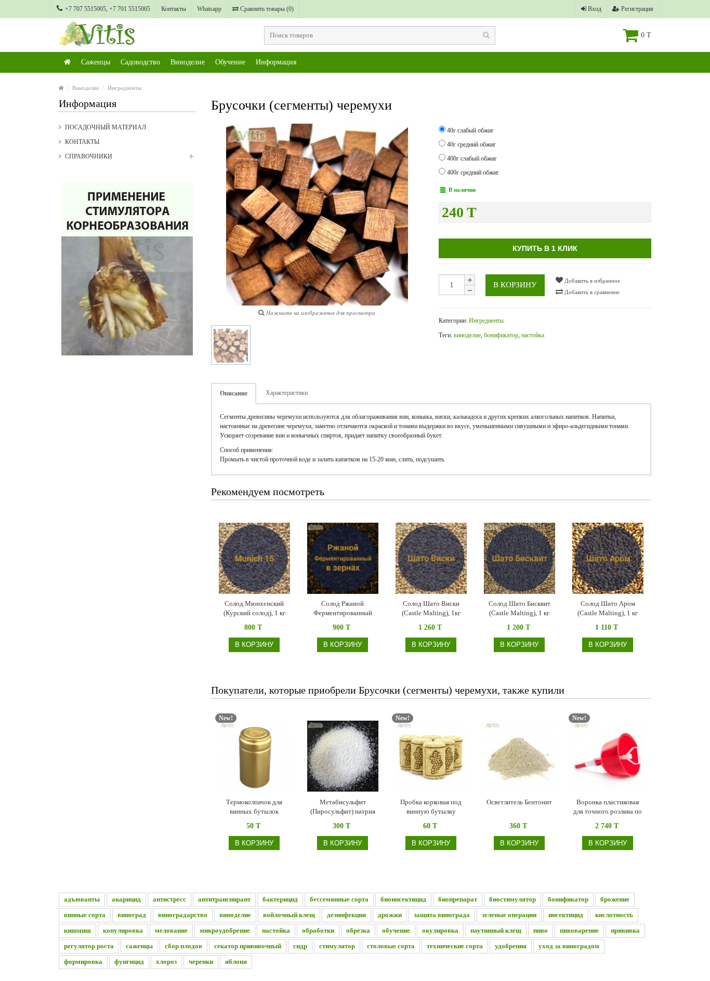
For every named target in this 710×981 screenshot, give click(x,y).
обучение (396, 930)
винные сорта (85, 915)
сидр (300, 946)
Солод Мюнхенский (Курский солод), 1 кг (254, 608)
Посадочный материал (105, 127)
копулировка (123, 930)
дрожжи (390, 915)
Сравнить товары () (266, 8)
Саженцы (95, 62)
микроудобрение (225, 930)
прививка (625, 930)
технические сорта (455, 946)
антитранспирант (224, 899)
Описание (233, 393)
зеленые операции (509, 915)
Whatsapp (209, 8)
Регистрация (636, 8)
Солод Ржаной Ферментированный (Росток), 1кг (342, 609)
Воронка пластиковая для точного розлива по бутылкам (607, 807)
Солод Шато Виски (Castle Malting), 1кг (431, 608)
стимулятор (337, 946)
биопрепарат (457, 899)
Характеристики (287, 392)
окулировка (440, 930)
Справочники (88, 156)
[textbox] (379, 35)
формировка (83, 961)
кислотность (614, 915)
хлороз (166, 961)
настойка (532, 335)
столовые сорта (391, 946)
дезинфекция (346, 915)
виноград (131, 915)
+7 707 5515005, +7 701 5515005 (107, 8)
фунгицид (129, 961)
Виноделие (187, 62)
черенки (201, 961)
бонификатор (501, 335)
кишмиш (77, 930)
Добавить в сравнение (591, 292)
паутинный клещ (495, 930)
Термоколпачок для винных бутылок (254, 806)
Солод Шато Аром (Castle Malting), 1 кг (607, 608)
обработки (318, 930)
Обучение (230, 62)
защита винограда (442, 915)
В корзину (515, 285)
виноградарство (182, 915)
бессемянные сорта (339, 899)
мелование (171, 930)
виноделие (467, 335)
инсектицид (565, 915)
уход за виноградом (568, 946)
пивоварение (579, 930)
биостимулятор (512, 899)
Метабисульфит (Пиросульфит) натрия (342, 806)
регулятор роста (89, 946)
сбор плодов (183, 946)
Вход (593, 8)
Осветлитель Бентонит (519, 802)
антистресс (169, 899)
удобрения (511, 946)
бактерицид (280, 899)
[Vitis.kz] (67, 62)
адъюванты (82, 899)
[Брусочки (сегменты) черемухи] (231, 345)
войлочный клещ (289, 915)
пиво (540, 930)
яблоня (236, 961)
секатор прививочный (247, 946)
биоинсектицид (403, 899)
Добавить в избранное (591, 280)
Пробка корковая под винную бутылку (431, 806)
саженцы (139, 946)
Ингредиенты (124, 88)
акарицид (126, 899)
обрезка (358, 930)
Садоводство (140, 62)
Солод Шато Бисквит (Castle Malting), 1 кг (519, 608)
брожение (614, 899)
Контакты (173, 8)
